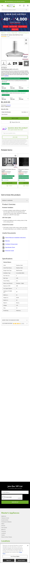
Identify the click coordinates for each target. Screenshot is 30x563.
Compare (10, 185)
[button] (2, 5)
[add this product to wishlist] (26, 43)
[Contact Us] (24, 5)
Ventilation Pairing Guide (11, 244)
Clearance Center (5, 518)
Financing (3, 531)
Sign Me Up (15, 502)
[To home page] (11, 5)
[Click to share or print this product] (26, 40)
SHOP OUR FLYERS (13, 26)
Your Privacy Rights (15, 556)
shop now (5, 26)
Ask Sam (15, 137)
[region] (15, 553)
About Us (3, 529)
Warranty (7, 240)
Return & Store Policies (6, 537)
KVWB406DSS (7, 106)
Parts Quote (4, 527)
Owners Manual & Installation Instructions (15, 237)
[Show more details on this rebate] (27, 78)
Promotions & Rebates (6, 521)
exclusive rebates (22, 26)
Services (3, 525)
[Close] (27, 545)
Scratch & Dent (4, 520)
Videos (2, 523)
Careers (3, 535)
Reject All (8, 560)
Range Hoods (14, 32)
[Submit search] (26, 10)
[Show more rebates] (28, 87)
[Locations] (20, 5)
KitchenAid (9, 105)
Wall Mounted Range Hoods (24, 32)
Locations (3, 533)
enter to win (15, 29)
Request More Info (16, 122)
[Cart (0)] (27, 5)
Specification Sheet (10, 247)
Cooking (8, 32)
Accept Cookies (21, 560)
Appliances (3, 32)
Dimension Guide (9, 250)
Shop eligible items (5, 83)
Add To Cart (15, 118)
